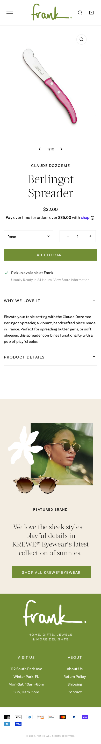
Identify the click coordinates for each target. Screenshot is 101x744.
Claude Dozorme (50, 165)
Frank (41, 735)
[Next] (61, 149)
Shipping (75, 684)
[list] (50, 93)
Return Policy (74, 676)
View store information (71, 280)
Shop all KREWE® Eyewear (51, 572)
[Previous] (40, 149)
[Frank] (47, 12)
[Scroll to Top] (91, 717)
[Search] (80, 12)
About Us (75, 668)
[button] (91, 12)
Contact (75, 691)
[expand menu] (10, 12)
